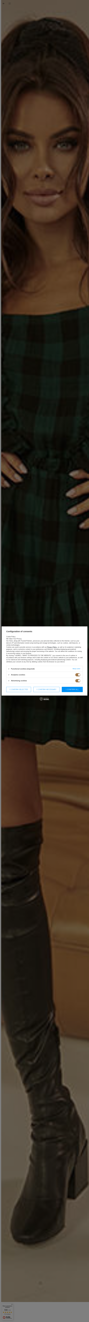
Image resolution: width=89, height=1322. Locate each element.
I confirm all (72, 689)
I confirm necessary (46, 689)
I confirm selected (18, 689)
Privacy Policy (52, 647)
